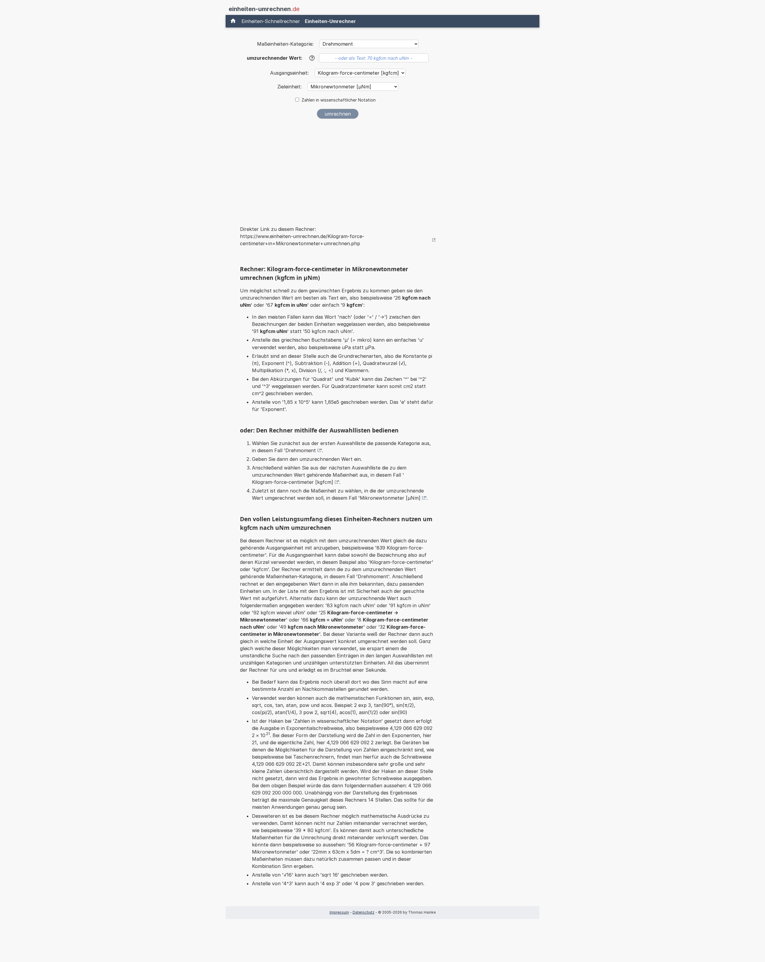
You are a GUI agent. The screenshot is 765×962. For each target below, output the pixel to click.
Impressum (339, 912)
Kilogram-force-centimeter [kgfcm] (292, 482)
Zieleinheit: (290, 87)
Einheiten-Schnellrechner (270, 21)
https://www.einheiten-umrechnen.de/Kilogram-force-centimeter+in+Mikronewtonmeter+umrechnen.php (302, 239)
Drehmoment (300, 450)
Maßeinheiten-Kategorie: (285, 44)
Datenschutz (363, 912)
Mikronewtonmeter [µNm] (390, 498)
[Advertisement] (337, 168)
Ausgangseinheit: (290, 73)
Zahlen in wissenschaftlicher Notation (339, 100)
